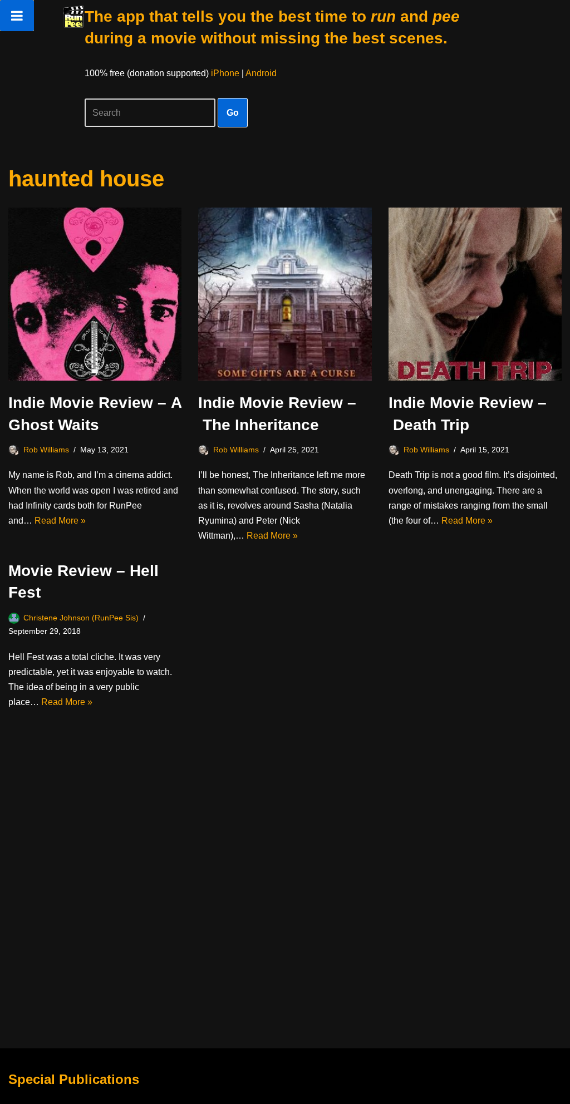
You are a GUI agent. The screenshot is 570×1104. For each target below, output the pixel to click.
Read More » (60, 520)
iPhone (225, 73)
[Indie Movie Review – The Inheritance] (284, 294)
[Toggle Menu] (17, 15)
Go (233, 112)
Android (261, 73)
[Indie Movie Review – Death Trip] (475, 294)
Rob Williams (46, 449)
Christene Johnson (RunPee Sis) (81, 617)
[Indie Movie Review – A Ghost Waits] (94, 294)
